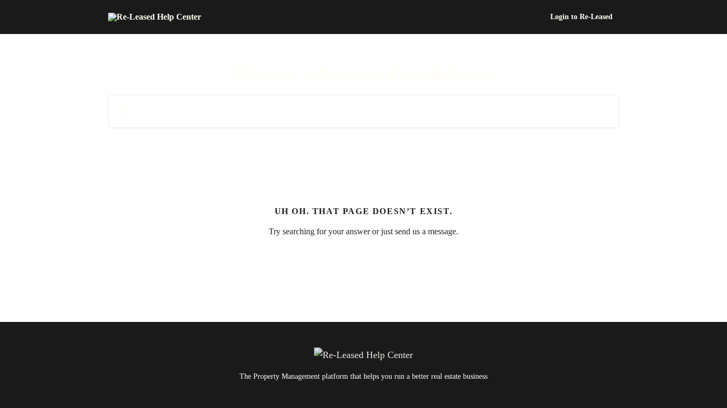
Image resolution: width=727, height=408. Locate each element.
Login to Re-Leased (581, 17)
